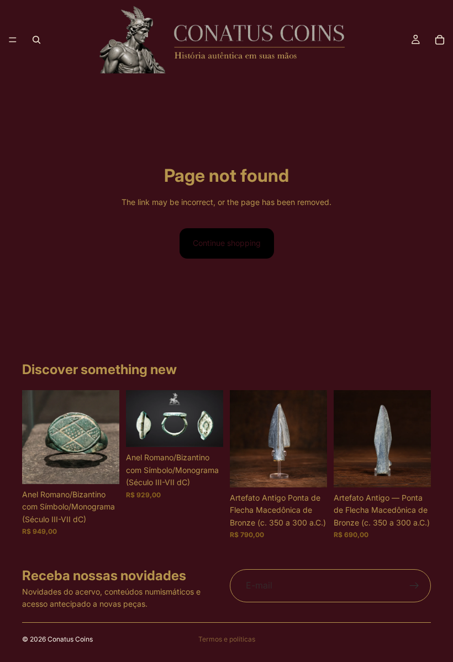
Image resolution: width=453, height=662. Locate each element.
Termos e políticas (226, 639)
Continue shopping (227, 243)
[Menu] (12, 39)
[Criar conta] (414, 585)
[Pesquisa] (36, 40)
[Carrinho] (440, 40)
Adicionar (111, 466)
